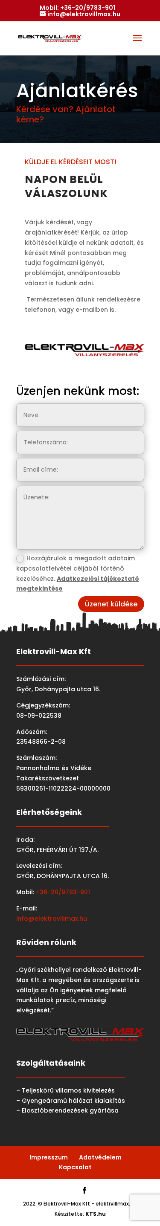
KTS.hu (95, 1213)
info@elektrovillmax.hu (51, 918)
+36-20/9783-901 (87, 7)
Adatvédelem (100, 1157)
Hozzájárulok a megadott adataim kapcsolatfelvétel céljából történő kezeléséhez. (77, 573)
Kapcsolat (75, 1167)
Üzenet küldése (111, 604)
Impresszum (48, 1157)
